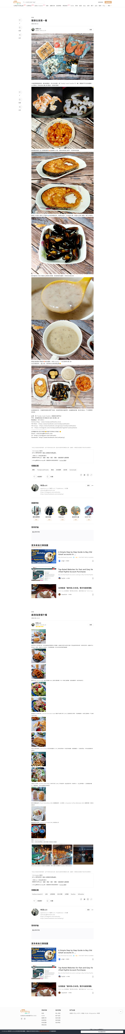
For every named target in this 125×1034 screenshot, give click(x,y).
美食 (76, 5)
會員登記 (100, 2)
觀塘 (52, 470)
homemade (73, 470)
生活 (96, 5)
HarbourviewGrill (37, 894)
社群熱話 (29, 5)
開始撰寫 (108, 2)
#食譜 (82, 1013)
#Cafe (86, 1013)
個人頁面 (57, 1013)
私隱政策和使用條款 (44, 1031)
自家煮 (65, 470)
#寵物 (71, 1013)
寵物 (100, 5)
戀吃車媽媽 (36, 517)
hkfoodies (81, 894)
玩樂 (88, 5)
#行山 (75, 1013)
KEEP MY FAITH (89, 517)
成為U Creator (39, 5)
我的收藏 (57, 1018)
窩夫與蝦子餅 (49, 517)
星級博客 (58, 5)
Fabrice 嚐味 (62, 517)
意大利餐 (59, 894)
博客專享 (65, 5)
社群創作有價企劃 (18, 5)
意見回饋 (44, 1022)
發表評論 (36, 532)
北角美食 (52, 894)
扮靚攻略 (60, 457)
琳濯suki (38, 29)
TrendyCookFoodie (43, 470)
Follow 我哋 (62, 460)
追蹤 (91, 29)
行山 (104, 5)
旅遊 (80, 5)
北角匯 (67, 894)
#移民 (98, 1013)
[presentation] (31, 511)
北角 (46, 894)
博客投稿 (44, 1025)
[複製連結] (19, 123)
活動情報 (66, 457)
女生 (84, 5)
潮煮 (33, 470)
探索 (47, 5)
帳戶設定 (57, 1015)
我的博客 (57, 1022)
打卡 (40, 457)
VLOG (72, 5)
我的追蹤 (57, 1020)
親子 (92, 5)
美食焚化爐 (75, 517)
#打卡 (78, 1013)
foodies (73, 894)
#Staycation (92, 1013)
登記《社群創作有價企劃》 (50, 452)
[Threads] (19, 118)
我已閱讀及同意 (101, 1031)
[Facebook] (19, 110)
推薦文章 (52, 5)
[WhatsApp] (19, 114)
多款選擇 (58, 470)
